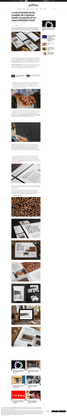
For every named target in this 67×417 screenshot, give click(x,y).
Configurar (47, 411)
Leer (43, 33)
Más (25, 79)
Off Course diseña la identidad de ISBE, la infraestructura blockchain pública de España (19, 76)
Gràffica (15, 373)
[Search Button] (55, 9)
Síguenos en (15, 25)
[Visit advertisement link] (46, 1)
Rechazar (55, 411)
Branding (23, 22)
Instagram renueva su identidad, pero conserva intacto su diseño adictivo (35, 75)
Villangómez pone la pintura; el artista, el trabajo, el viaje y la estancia (50, 49)
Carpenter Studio (20, 58)
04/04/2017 (19, 22)
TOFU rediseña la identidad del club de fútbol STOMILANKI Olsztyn (33, 386)
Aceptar (62, 411)
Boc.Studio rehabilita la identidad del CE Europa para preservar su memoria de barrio (18, 386)
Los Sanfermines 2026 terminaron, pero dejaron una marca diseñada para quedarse (18, 401)
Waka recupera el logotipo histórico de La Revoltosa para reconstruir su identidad (33, 401)
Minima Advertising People (16, 64)
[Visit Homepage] (33, 5)
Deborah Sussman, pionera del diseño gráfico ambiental (50, 53)
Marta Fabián (14, 22)
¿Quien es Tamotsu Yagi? (50, 44)
